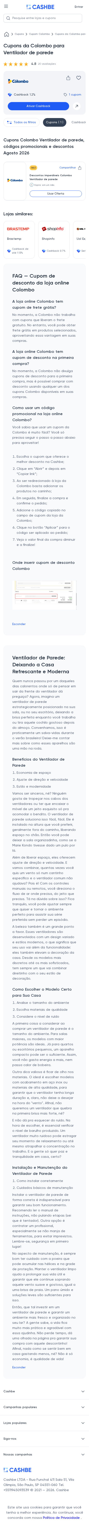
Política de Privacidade (62, 1518)
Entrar (79, 6)
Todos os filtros (25, 122)
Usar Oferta (55, 193)
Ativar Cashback (38, 106)
